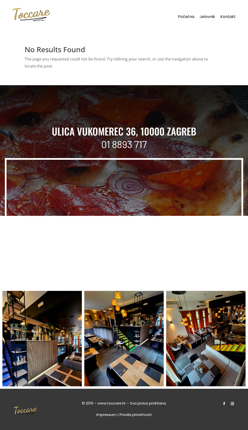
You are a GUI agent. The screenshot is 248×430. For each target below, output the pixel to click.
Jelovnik (207, 17)
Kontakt (228, 17)
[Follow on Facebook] (224, 404)
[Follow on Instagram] (232, 404)
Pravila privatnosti (136, 414)
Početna (186, 17)
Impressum (106, 414)
